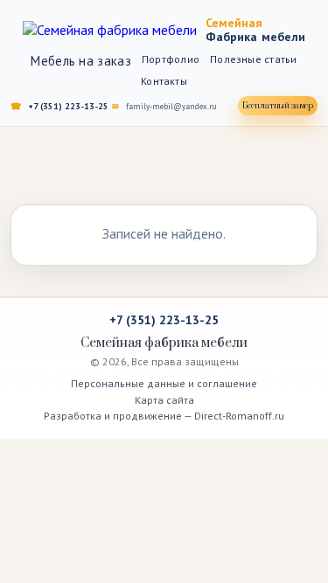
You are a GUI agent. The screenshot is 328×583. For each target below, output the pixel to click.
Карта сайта (164, 399)
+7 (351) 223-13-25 (68, 106)
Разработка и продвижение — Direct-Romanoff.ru (164, 415)
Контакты (164, 80)
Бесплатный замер (277, 106)
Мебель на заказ (81, 60)
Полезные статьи (253, 59)
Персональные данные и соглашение (164, 383)
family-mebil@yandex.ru (171, 106)
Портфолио (170, 59)
